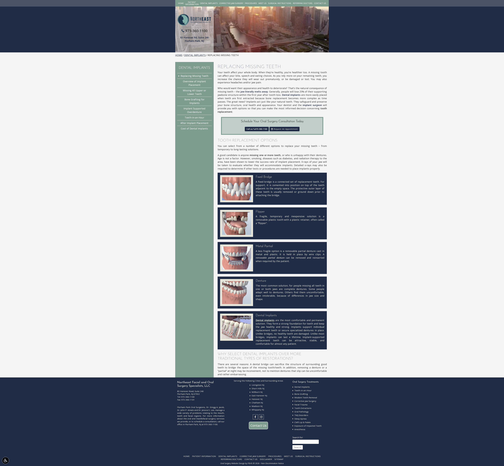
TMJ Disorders (301, 415)
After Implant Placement (194, 123)
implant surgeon (312, 105)
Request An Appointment (285, 129)
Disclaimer (266, 459)
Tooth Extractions (302, 408)
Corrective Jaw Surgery (231, 3)
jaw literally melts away (254, 91)
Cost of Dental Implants (194, 128)
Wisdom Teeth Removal (305, 397)
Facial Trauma (300, 404)
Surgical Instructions (279, 3)
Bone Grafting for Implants (194, 101)
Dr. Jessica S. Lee (206, 410)
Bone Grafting (301, 394)
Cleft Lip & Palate (302, 422)
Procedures (251, 3)
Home (181, 3)
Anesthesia (299, 429)
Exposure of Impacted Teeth (308, 425)
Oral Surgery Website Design (232, 463)
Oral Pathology (301, 411)
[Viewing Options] (5, 460)
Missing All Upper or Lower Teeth (194, 92)
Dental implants (291, 94)
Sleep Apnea (300, 418)
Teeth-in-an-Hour (194, 117)
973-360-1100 (196, 30)
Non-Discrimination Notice (272, 463)
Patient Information (204, 456)
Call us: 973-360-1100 (256, 129)
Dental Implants (209, 3)
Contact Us (320, 3)
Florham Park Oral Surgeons (191, 407)
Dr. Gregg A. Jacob (215, 407)
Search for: (297, 437)
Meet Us (262, 3)
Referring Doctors (302, 3)
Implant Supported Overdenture (194, 110)
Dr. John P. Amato (185, 410)
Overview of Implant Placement (194, 83)
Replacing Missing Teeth (194, 75)
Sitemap (278, 459)
